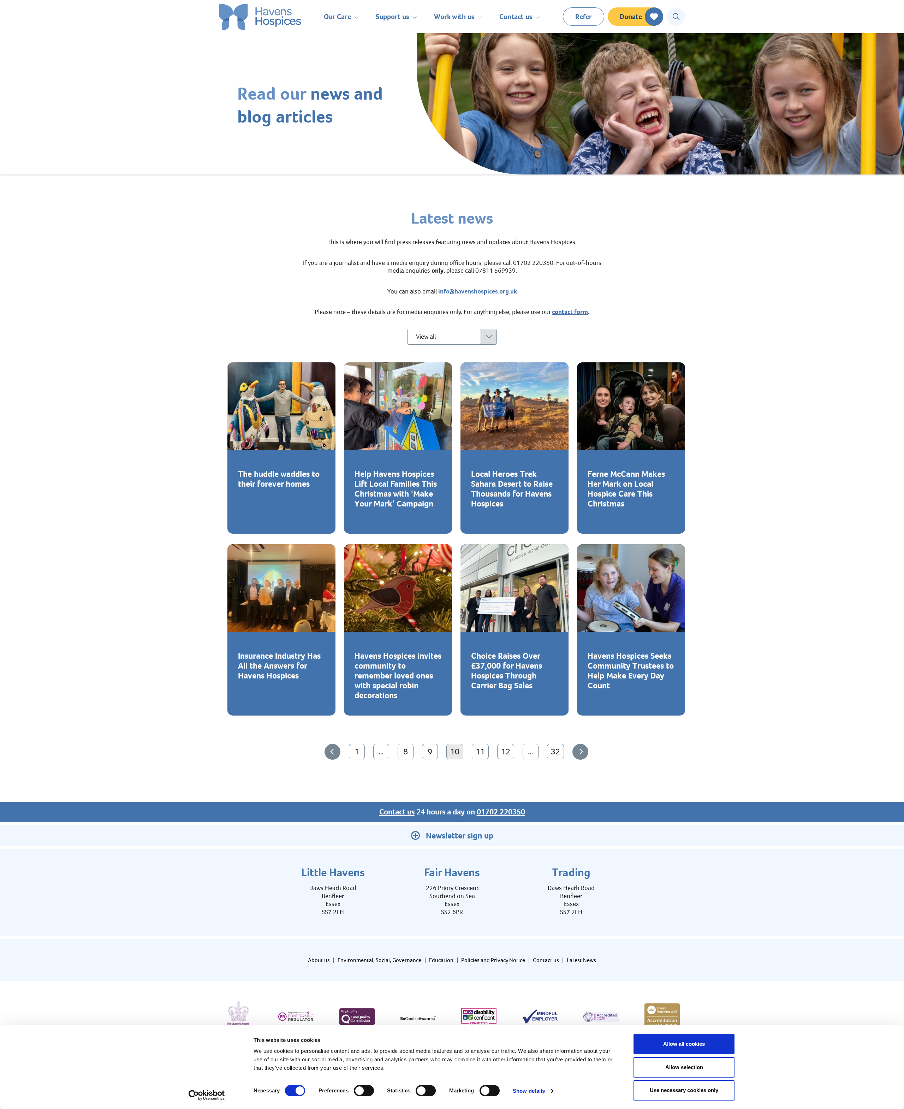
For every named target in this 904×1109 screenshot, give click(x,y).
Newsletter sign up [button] (459, 836)
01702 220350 (501, 812)
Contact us (397, 812)
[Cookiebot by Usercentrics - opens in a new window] (207, 1095)
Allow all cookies (684, 1044)
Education (441, 960)
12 (507, 751)
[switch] (364, 1090)
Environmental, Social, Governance (379, 960)
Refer (583, 16)
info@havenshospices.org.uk (477, 291)
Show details (529, 1091)
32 (557, 751)
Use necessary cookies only (684, 1090)
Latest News (581, 960)
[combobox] (452, 337)
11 (482, 751)
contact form (570, 312)
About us (319, 960)
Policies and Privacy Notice (493, 960)
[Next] (580, 752)
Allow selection (684, 1067)
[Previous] (332, 752)
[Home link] (260, 17)
